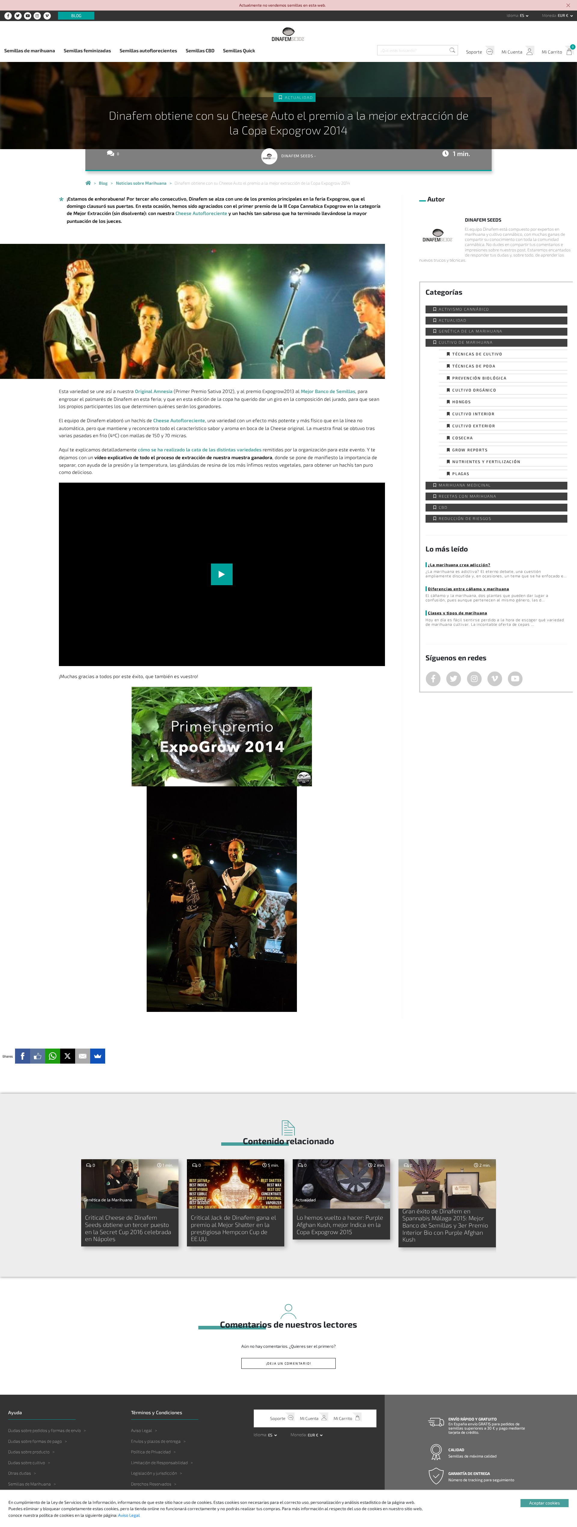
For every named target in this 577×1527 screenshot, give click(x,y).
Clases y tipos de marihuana (457, 612)
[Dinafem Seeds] (288, 34)
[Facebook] (22, 1056)
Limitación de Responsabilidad (159, 1462)
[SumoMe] (97, 1056)
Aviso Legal (141, 1430)
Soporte (474, 51)
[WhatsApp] (52, 1056)
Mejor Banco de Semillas (328, 391)
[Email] (82, 1056)
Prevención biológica (479, 378)
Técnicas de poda (474, 366)
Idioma (512, 15)
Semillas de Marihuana (29, 1483)
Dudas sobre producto (29, 1451)
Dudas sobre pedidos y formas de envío (44, 1430)
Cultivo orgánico (474, 390)
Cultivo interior (473, 413)
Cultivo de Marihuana (466, 342)
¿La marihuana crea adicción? (459, 564)
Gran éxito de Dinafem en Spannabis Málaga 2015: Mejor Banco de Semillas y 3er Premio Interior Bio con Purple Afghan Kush (445, 1225)
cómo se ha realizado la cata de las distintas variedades (199, 449)
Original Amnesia (153, 391)
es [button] (522, 15)
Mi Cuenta (512, 51)
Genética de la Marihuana (470, 331)
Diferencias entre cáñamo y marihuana (468, 588)
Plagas (460, 473)
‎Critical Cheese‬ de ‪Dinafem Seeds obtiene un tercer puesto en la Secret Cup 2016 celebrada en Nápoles (128, 1228)
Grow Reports (470, 449)
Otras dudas (19, 1473)
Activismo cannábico (464, 309)
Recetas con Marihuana (467, 496)
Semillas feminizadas (87, 50)
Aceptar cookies (544, 1502)
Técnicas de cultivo (477, 354)
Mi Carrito (552, 51)
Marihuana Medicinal (465, 485)
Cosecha (462, 437)
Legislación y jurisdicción (154, 1473)
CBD (443, 507)
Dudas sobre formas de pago (35, 1441)
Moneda (549, 15)
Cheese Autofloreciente (201, 213)
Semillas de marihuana (29, 50)
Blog (76, 15)
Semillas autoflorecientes (148, 50)
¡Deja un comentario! (288, 1363)
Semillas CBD (200, 50)
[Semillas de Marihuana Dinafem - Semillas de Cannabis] (88, 183)
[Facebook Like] (37, 1056)
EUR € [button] (563, 15)
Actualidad (299, 97)
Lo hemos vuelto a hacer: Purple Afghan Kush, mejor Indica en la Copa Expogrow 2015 (340, 1224)
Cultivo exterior (473, 425)
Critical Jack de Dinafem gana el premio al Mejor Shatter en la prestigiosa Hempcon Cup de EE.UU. (233, 1228)
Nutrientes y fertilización (486, 461)
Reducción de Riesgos (465, 518)
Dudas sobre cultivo (26, 1462)
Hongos (461, 401)
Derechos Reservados (151, 1483)
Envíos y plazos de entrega (156, 1441)
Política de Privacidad (151, 1451)
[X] (67, 1056)
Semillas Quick (239, 50)
